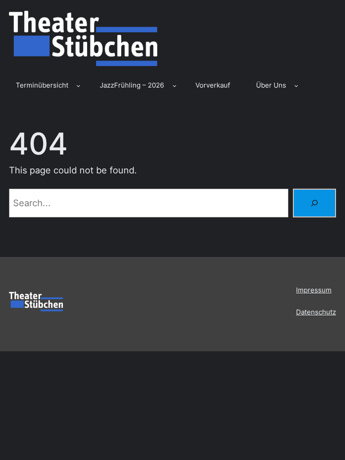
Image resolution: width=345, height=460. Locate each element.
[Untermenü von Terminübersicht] (78, 86)
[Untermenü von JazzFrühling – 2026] (174, 86)
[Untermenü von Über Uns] (296, 86)
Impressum (314, 290)
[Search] (314, 203)
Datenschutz (316, 312)
